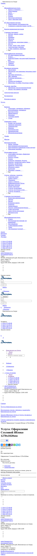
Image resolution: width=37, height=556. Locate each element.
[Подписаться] (2, 493)
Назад (10, 352)
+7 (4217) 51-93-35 (6, 245)
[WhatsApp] (14, 445)
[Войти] (1, 334)
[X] (9, 445)
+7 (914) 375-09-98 (6, 241)
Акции (3, 481)
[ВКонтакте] (2, 445)
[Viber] (12, 445)
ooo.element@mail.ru (7, 254)
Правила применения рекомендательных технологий (17, 553)
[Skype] (17, 445)
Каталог (3, 479)
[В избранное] (5, 440)
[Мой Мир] (7, 445)
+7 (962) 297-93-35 (6, 248)
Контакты (4, 486)
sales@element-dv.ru (6, 253)
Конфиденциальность (7, 551)
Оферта (3, 554)
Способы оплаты (6, 483)
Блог (2, 487)
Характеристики (9, 467)
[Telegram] (19, 445)
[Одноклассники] (4, 445)
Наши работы (5, 489)
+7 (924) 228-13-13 (6, 246)
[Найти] (4, 285)
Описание (7, 466)
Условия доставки (6, 484)
